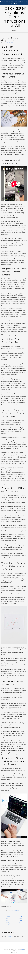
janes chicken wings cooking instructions (20, 920)
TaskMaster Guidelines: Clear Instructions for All (14, 16)
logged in (10, 936)
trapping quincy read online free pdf (8, 920)
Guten (22, 949)
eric (16, 43)
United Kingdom (15, 910)
